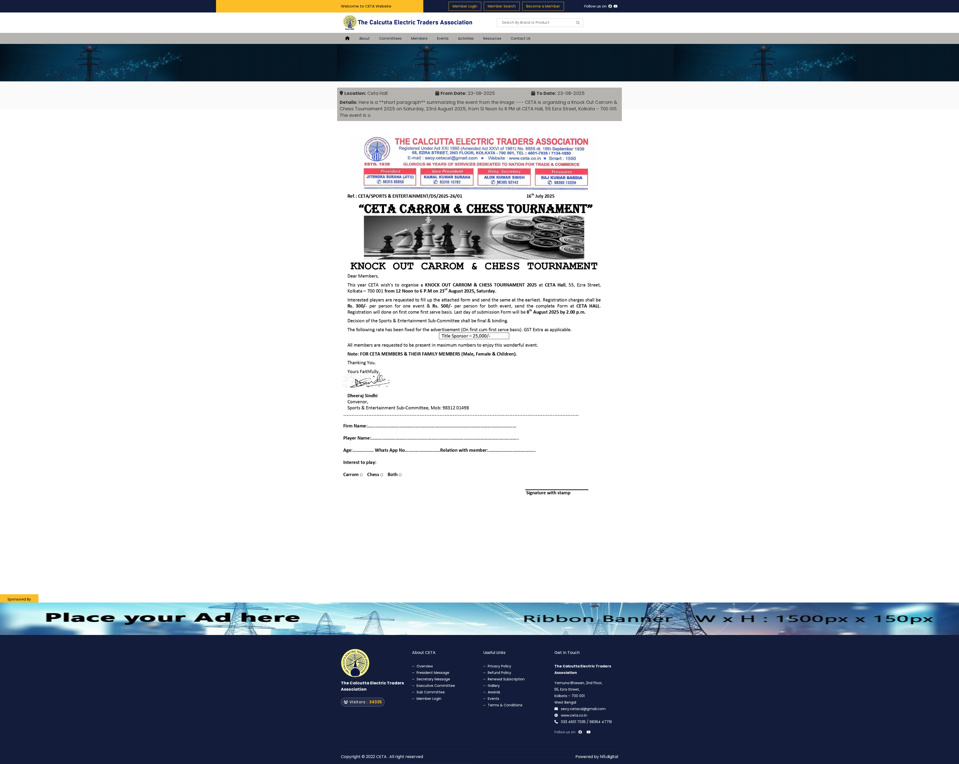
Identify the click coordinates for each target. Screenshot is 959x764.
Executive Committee (436, 685)
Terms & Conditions (505, 705)
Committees (390, 38)
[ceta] (408, 22)
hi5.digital (609, 757)
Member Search (502, 6)
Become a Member (543, 6)
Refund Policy (499, 672)
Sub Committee (431, 692)
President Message (433, 672)
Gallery (494, 685)
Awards (494, 692)
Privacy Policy (499, 666)
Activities (466, 38)
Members (419, 38)
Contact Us (520, 38)
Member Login (465, 6)
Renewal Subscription (506, 679)
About (364, 38)
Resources (492, 38)
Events (443, 38)
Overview (425, 666)
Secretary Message (433, 679)
